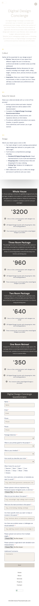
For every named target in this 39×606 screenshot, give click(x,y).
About (19, 576)
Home (19, 572)
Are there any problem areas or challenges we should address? (18, 525)
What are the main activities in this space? (17, 504)
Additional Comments (11, 551)
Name (6, 402)
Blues (20, 471)
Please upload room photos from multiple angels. (17, 535)
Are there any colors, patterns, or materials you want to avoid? (19, 478)
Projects (19, 582)
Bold (14, 468)
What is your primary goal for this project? (17, 443)
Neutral (8, 468)
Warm (20, 468)
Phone (6, 418)
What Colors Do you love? (12, 466)
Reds (26, 471)
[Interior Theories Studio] (4, 4)
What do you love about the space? (15, 496)
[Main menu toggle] (35, 4)
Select (19, 235)
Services (19, 579)
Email (6, 410)
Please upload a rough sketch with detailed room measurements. (19, 544)
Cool (25, 468)
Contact (19, 585)
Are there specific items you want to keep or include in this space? (18, 514)
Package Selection (10, 435)
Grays (14, 471)
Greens (8, 473)
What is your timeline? (11, 450)
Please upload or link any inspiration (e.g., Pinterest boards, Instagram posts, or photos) (18, 489)
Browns (8, 471)
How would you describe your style (15, 458)
